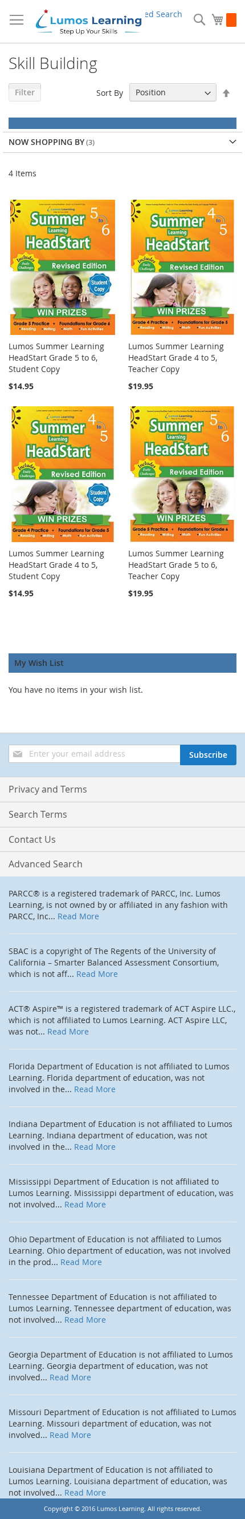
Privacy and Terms (48, 789)
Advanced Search (149, 14)
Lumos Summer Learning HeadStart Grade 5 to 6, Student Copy (56, 357)
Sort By (109, 92)
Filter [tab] (25, 92)
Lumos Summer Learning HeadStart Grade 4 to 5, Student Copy (56, 564)
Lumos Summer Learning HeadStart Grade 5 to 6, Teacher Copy (176, 564)
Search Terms (38, 814)
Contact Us (32, 839)
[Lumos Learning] (88, 21)
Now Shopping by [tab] (46, 141)
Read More (78, 916)
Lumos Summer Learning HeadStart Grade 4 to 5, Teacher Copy (176, 357)
